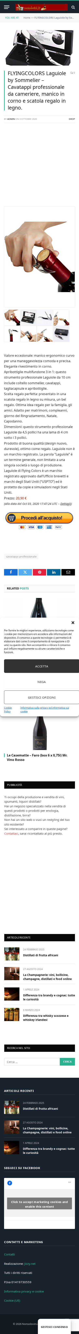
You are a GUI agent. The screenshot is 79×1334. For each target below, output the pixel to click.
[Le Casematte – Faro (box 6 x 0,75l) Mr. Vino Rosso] (39, 731)
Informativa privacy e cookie (24, 1291)
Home (26, 17)
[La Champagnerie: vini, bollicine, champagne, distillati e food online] (11, 973)
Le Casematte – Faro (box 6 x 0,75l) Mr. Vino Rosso (37, 757)
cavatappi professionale (21, 556)
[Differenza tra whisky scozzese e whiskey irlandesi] (11, 1014)
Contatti (9, 1254)
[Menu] (6, 7)
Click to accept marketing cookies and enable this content (39, 1204)
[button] (73, 623)
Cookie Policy (8, 709)
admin (11, 118)
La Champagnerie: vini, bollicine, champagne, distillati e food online (47, 977)
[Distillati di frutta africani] (11, 954)
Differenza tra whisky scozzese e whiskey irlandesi (45, 1018)
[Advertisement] (39, 166)
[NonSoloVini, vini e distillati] (41, 7)
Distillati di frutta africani (40, 955)
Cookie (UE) (12, 1300)
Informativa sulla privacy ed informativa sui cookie (44, 709)
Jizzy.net (29, 1264)
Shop (72, 118)
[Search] (73, 7)
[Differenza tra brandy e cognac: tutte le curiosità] (11, 994)
